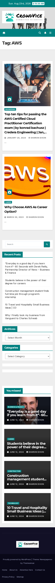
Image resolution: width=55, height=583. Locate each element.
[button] (40, 32)
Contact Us (40, 570)
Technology (13, 503)
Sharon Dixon (38, 138)
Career (8, 202)
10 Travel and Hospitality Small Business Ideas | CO (27, 511)
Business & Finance (16, 407)
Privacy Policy (8, 577)
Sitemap (20, 577)
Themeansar (28, 563)
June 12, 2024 (17, 420)
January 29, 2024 (17, 138)
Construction (14, 471)
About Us (13, 570)
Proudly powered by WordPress (17, 559)
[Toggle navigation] (50, 33)
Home (4, 570)
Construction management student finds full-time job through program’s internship (27, 293)
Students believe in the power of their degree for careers (26, 447)
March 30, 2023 (15, 217)
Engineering (10, 109)
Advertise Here (26, 570)
